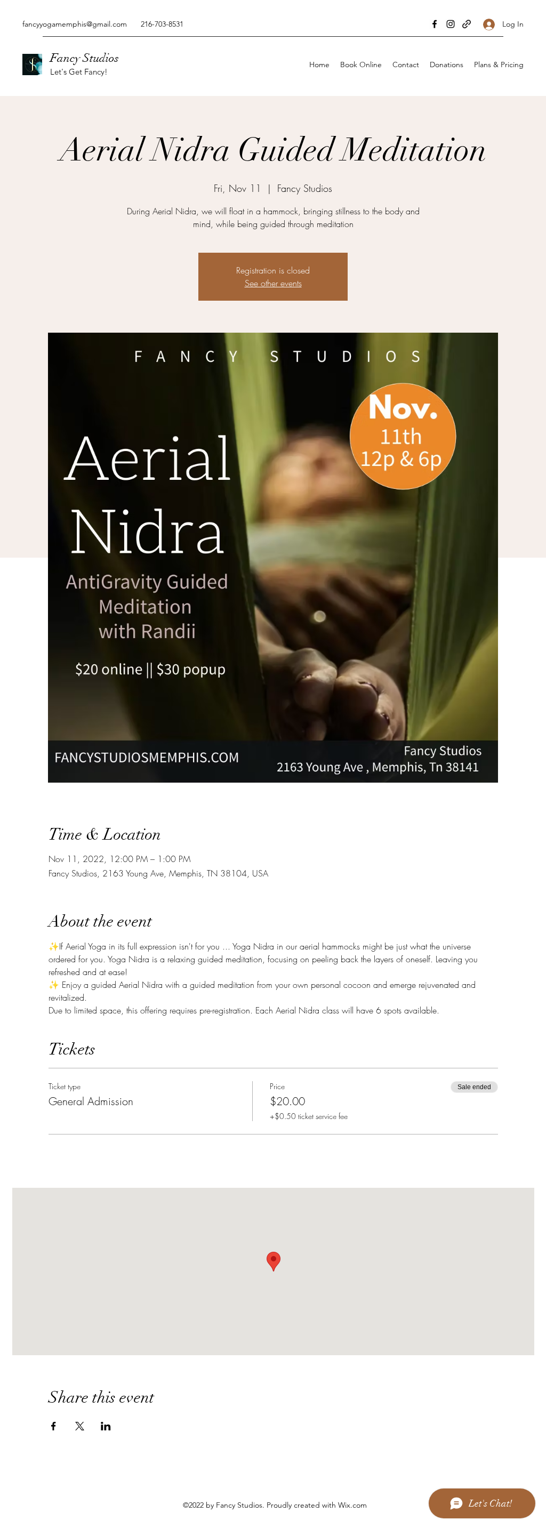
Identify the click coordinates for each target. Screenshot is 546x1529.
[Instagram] (450, 24)
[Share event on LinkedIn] (106, 1426)
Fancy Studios (84, 58)
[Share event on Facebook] (54, 1426)
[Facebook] (434, 24)
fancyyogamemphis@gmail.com (74, 24)
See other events (273, 283)
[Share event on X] (80, 1426)
